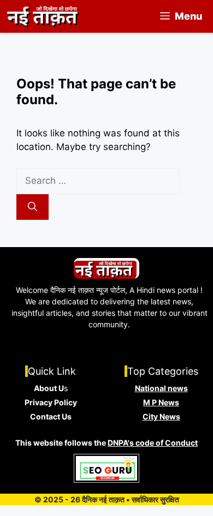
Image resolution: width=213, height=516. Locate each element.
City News (161, 416)
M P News (161, 402)
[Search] (32, 207)
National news (161, 388)
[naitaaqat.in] (43, 16)
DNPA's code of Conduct (153, 442)
